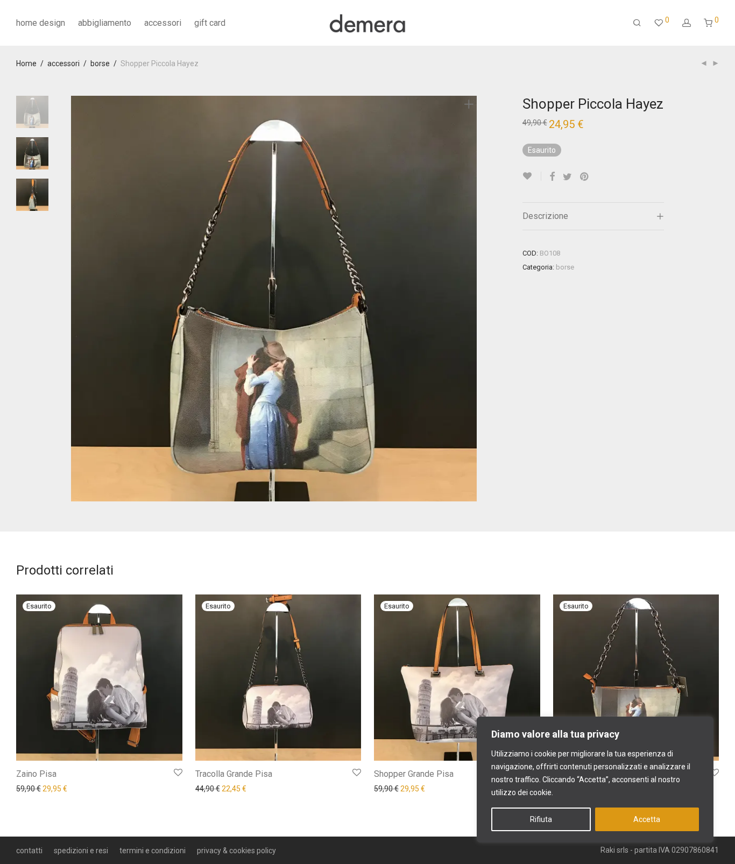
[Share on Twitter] (567, 177)
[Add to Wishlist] (531, 176)
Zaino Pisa (36, 774)
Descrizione (545, 216)
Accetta (646, 819)
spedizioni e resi (81, 850)
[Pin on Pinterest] (585, 177)
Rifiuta (541, 819)
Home (26, 63)
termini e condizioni (152, 850)
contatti (29, 850)
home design (40, 23)
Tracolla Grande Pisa (233, 774)
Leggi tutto (29, 788)
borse (100, 63)
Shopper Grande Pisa (414, 774)
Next (470, 298)
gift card (209, 23)
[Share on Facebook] (552, 177)
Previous (77, 298)
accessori (162, 23)
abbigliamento (104, 23)
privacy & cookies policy (236, 850)
